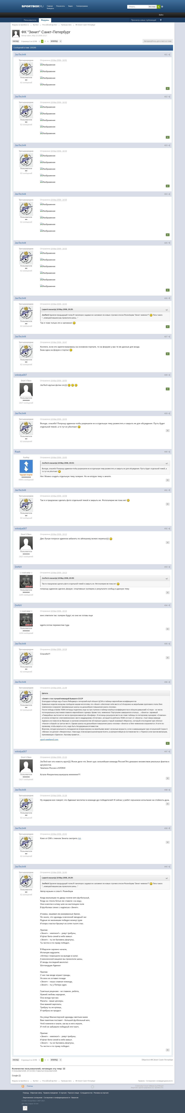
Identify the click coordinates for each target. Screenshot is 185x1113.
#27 (166, 337)
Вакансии (74, 1097)
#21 (166, 55)
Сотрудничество (86, 1093)
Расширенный (162, 6)
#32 (166, 529)
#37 (166, 752)
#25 (166, 243)
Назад (15, 41)
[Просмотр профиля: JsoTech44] (26, 69)
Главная (50, 6)
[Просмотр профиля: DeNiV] (26, 581)
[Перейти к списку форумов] (32, 6)
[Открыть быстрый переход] (161, 20)
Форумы (45, 20)
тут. (79, 838)
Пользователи (30, 20)
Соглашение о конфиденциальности (159, 1081)
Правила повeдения (50, 1093)
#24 (166, 194)
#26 (166, 298)
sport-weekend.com (49, 739)
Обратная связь (36, 1093)
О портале (63, 1093)
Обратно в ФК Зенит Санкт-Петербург (157, 1060)
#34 (166, 605)
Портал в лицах (73, 1093)
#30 (166, 452)
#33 (166, 567)
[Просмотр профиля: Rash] (26, 466)
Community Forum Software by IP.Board (149, 1086)
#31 (166, 490)
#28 (166, 375)
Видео (70, 6)
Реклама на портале (101, 1093)
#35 (166, 644)
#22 (166, 97)
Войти (161, 15)
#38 (166, 790)
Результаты (60, 6)
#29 (166, 413)
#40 (166, 867)
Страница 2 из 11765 (29, 41)
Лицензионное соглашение (32, 1097)
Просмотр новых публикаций (143, 20)
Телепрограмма (82, 6)
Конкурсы (50, 8)
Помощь (30, 1086)
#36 (166, 682)
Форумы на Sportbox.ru (20, 1081)
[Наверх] (92, 1087)
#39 (166, 828)
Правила (141, 1081)
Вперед (54, 41)
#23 (166, 145)
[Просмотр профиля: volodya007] (26, 389)
